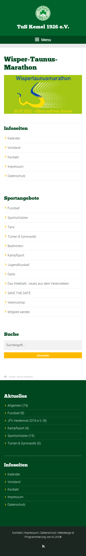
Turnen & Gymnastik (22, 236)
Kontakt (13, 157)
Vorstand (14, 147)
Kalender (14, 138)
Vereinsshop (16, 302)
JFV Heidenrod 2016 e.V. (25, 420)
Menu (45, 39)
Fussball (14, 208)
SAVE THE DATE (19, 293)
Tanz (11, 227)
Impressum (15, 166)
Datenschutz (16, 176)
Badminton (15, 246)
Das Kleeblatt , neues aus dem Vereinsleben (38, 283)
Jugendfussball (18, 265)
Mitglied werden (19, 312)
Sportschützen (18, 217)
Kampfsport (16, 255)
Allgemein (15, 405)
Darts (11, 274)
